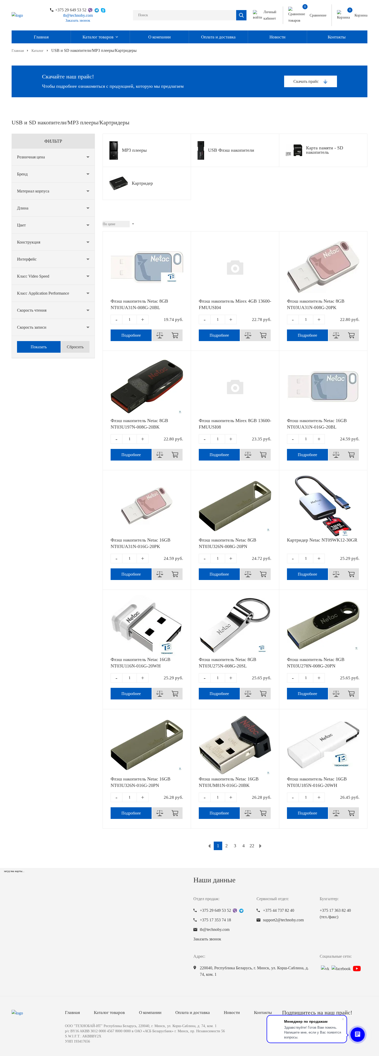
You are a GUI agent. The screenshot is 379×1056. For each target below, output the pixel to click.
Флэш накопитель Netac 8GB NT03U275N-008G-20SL (227, 662)
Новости (277, 37)
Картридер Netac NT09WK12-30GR (322, 540)
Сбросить (75, 347)
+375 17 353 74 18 (215, 920)
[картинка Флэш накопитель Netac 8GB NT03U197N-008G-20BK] (147, 386)
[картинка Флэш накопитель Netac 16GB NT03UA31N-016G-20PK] (147, 506)
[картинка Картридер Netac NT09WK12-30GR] (323, 506)
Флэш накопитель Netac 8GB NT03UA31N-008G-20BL (139, 304)
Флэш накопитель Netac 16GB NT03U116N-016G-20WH (140, 662)
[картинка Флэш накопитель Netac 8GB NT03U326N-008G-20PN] (235, 506)
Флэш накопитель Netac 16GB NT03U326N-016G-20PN (140, 782)
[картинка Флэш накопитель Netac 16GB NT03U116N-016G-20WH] (147, 625)
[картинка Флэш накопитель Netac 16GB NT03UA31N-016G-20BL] (323, 386)
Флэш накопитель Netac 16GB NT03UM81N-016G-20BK (229, 782)
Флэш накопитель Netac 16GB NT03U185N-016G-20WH (317, 782)
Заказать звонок (77, 20)
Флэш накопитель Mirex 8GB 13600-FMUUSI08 (235, 424)
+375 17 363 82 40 (335, 913)
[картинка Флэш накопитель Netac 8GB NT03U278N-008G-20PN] (323, 625)
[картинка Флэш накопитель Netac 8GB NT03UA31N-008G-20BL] (147, 267)
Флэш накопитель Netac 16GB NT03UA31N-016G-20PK (140, 543)
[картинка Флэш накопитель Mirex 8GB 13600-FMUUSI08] (235, 386)
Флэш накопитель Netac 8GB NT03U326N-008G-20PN (227, 543)
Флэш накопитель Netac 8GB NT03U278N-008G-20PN (315, 662)
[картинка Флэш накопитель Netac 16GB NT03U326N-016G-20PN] (147, 745)
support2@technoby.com (283, 920)
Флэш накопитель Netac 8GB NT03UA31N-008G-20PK (315, 304)
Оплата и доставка (218, 37)
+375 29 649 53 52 (70, 10)
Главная (41, 37)
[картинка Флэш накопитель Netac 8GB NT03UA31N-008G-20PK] (323, 267)
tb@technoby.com (78, 15)
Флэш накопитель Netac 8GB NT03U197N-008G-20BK (139, 424)
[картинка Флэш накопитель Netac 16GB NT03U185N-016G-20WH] (323, 745)
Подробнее (131, 335)
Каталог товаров (98, 37)
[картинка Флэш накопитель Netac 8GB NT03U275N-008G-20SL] (235, 625)
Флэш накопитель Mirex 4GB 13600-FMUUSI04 (235, 304)
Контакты (336, 37)
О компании (159, 37)
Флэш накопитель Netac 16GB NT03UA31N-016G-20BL (317, 424)
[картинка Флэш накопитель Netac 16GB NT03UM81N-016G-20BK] (235, 745)
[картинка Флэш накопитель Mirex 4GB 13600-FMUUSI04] (235, 267)
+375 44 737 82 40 (278, 910)
